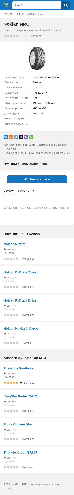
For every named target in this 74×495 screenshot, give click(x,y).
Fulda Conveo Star (18, 424)
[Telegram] (16, 137)
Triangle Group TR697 (20, 452)
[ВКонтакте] (6, 137)
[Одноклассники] (11, 137)
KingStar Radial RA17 (20, 396)
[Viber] (26, 137)
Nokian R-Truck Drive (20, 300)
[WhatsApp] (31, 137)
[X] (21, 137)
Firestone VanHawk (18, 368)
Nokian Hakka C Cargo (21, 328)
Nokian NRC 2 (14, 244)
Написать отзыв (39, 179)
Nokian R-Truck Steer (20, 272)
